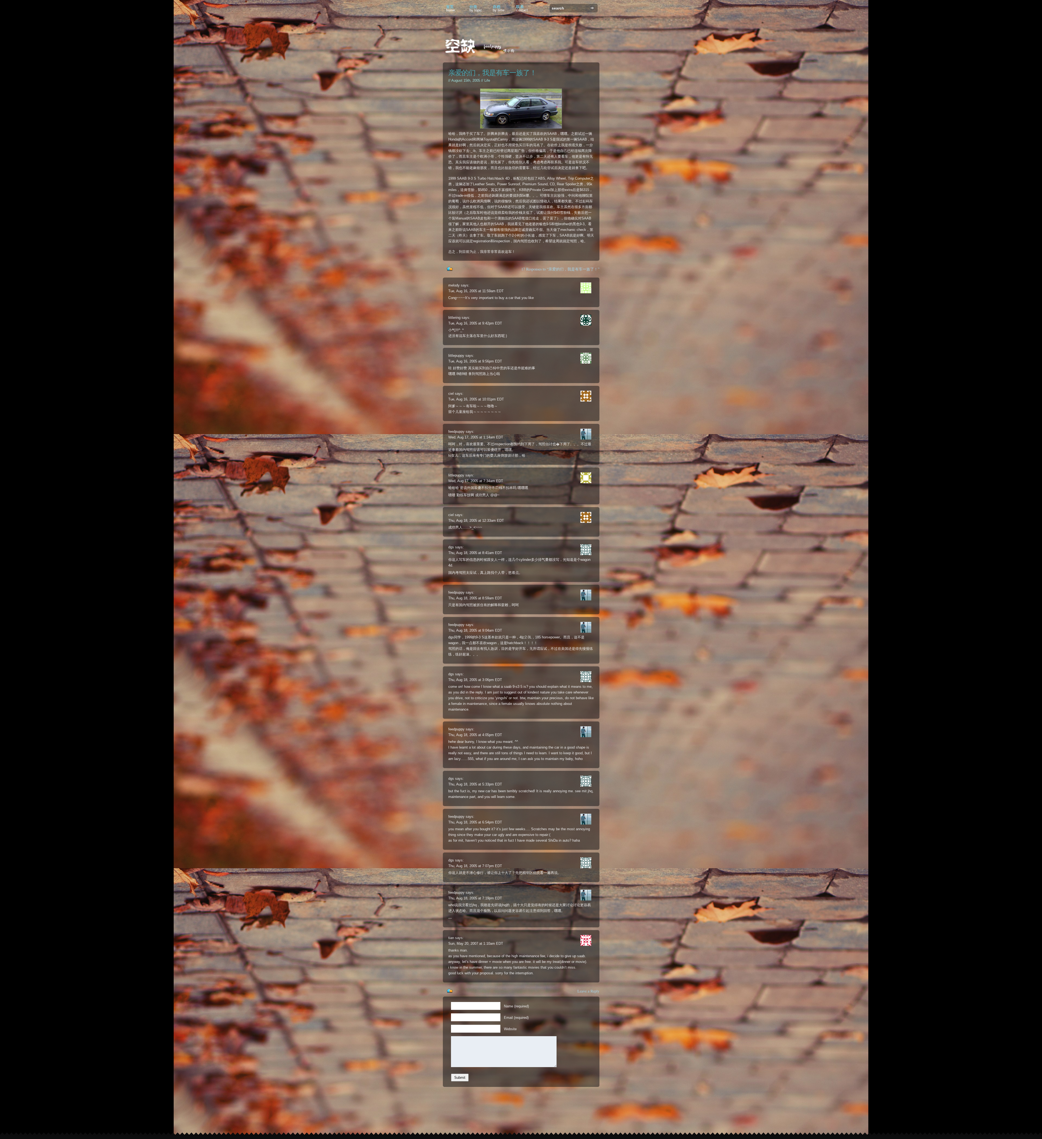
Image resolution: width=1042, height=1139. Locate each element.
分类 (475, 8)
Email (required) (516, 1018)
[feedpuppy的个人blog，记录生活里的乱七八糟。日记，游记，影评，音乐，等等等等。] (483, 47)
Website (510, 1029)
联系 (522, 8)
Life (487, 80)
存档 (498, 8)
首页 (450, 8)
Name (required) (516, 1006)
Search (592, 8)
